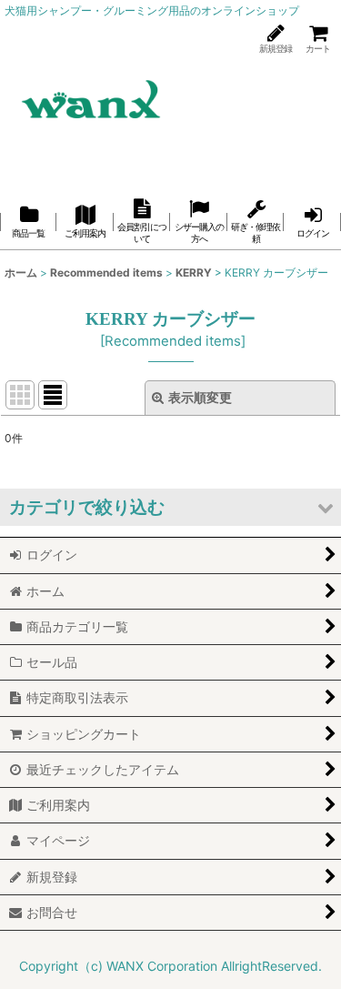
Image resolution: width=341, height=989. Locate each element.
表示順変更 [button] (200, 397)
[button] (170, 507)
